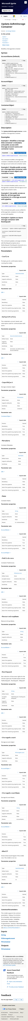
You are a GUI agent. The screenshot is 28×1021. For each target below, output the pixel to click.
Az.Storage (8, 19)
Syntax (4, 37)
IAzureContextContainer (16, 336)
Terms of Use (20, 1016)
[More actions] (25, 19)
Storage (14, 19)
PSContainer (20, 397)
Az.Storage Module (10, 31)
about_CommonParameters (11, 928)
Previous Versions (14, 1012)
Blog (21, 1012)
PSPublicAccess (18, 573)
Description (5, 39)
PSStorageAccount (19, 752)
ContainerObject (6, 416)
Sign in (25, 16)
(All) (2, 292)
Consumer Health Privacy (7, 1016)
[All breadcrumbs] (2, 19)
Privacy (10, 1014)
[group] (14, 70)
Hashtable (20, 455)
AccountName (5, 530)
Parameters (5, 42)
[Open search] (21, 16)
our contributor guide (9, 965)
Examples (4, 40)
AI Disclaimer (4, 1012)
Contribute (4, 1014)
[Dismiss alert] (25, 2)
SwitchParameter (20, 273)
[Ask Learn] (23, 19)
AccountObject (5, 553)
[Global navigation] (1, 16)
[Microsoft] (14, 16)
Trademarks (4, 1019)
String (16, 511)
